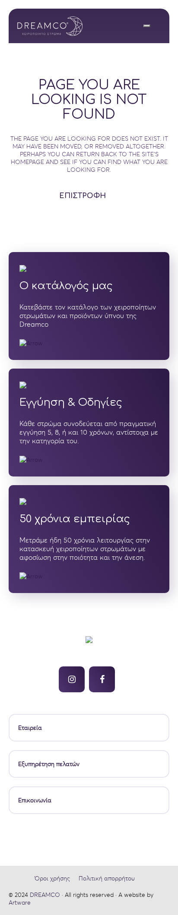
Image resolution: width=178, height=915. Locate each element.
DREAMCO (45, 895)
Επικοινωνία (34, 800)
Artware (20, 902)
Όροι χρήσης (52, 878)
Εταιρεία (30, 728)
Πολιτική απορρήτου (107, 878)
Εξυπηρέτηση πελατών (48, 764)
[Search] (146, 26)
